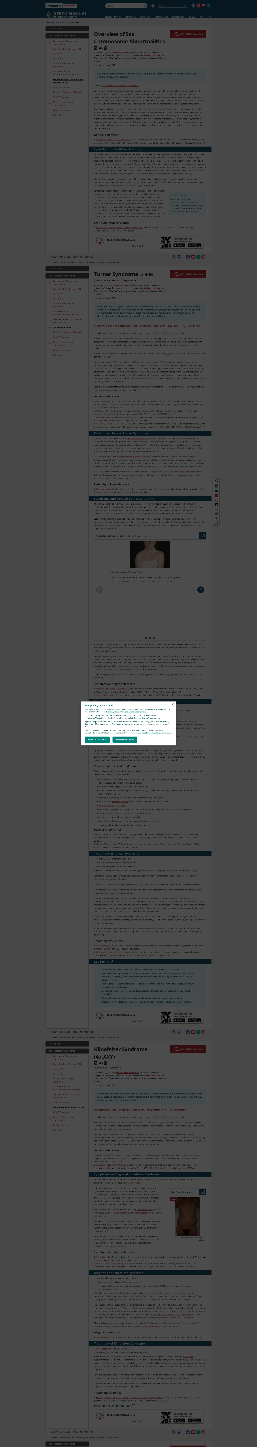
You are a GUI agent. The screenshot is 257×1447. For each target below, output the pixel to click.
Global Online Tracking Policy (134, 712)
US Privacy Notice (112, 712)
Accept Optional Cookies (97, 739)
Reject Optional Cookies (125, 739)
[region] (128, 723)
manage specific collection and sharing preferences (151, 733)
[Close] (173, 704)
